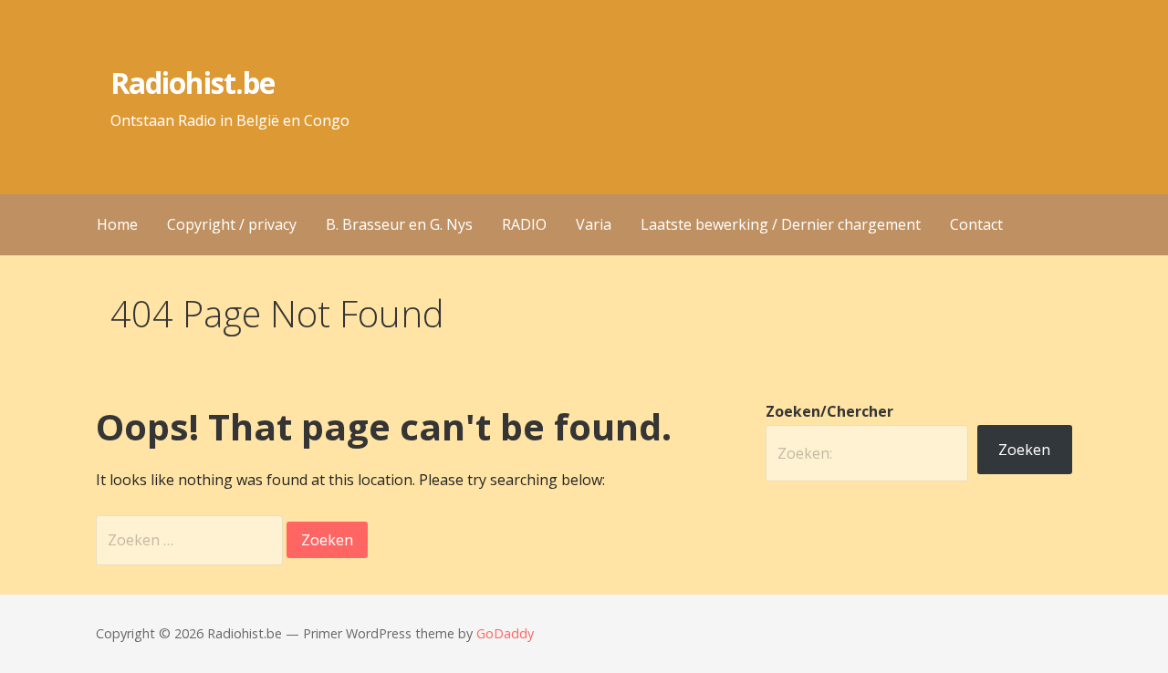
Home (117, 224)
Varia (593, 224)
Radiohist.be (192, 82)
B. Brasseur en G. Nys (399, 224)
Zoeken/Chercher (829, 411)
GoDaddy (505, 633)
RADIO (524, 224)
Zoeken (1024, 450)
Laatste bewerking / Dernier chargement (781, 224)
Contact (976, 224)
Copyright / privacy (232, 224)
